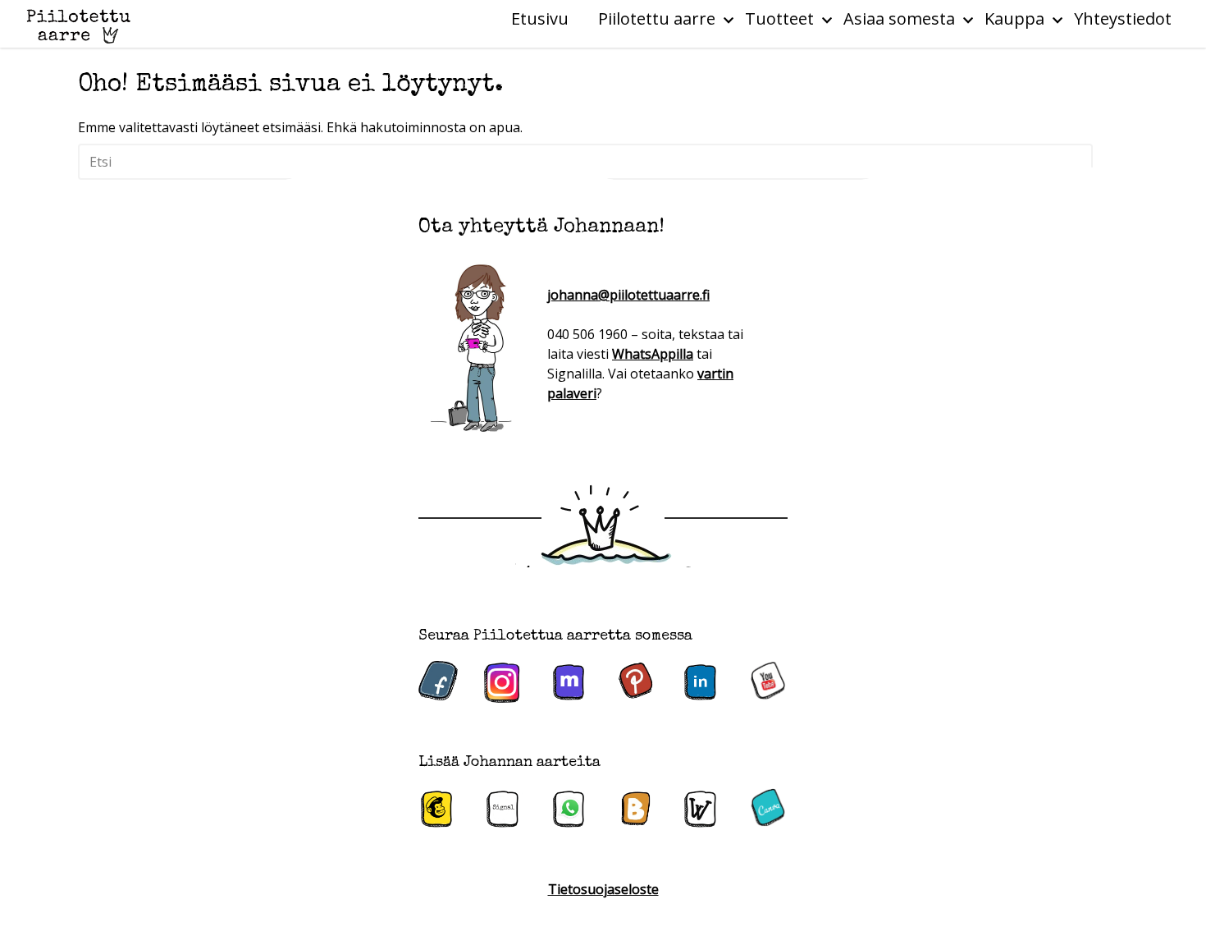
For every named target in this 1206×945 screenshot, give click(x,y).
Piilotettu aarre (656, 18)
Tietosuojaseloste (603, 889)
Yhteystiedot (1123, 18)
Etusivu (540, 18)
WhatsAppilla (652, 354)
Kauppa (1014, 18)
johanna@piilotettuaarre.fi (628, 295)
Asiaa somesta (899, 18)
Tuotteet (779, 18)
